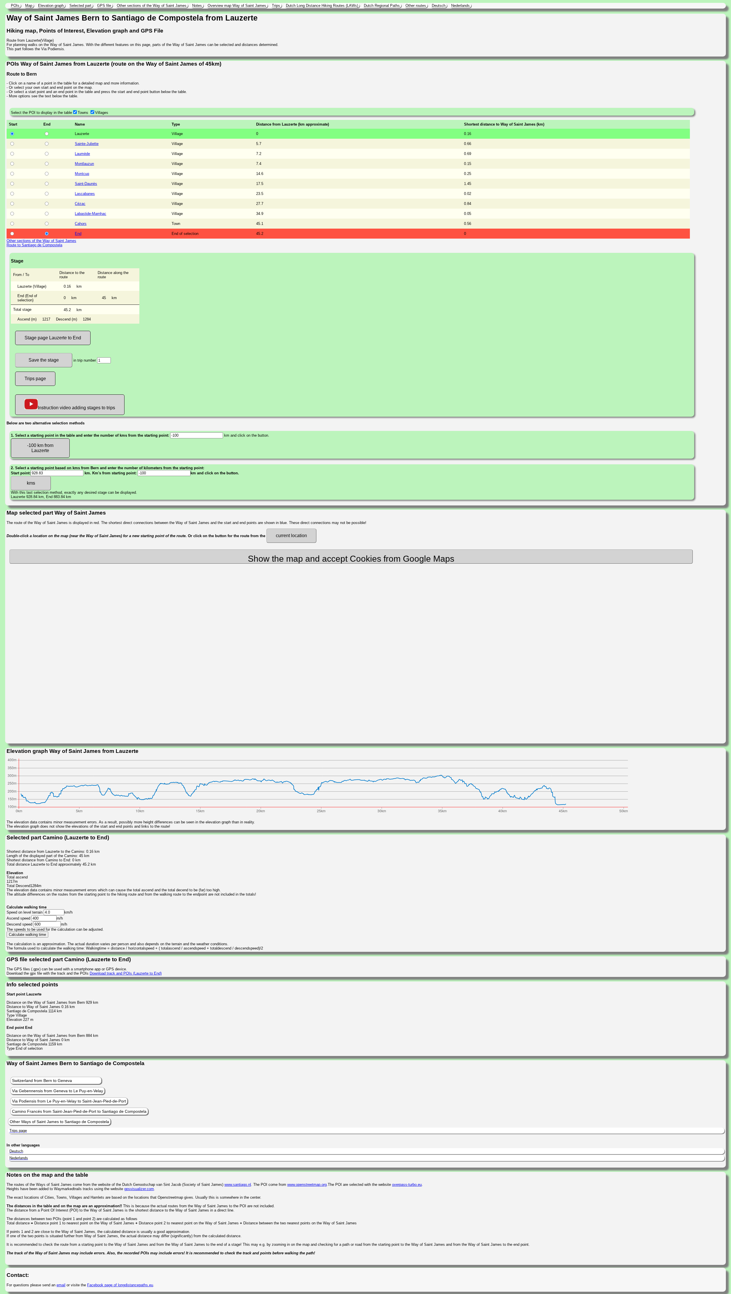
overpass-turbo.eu (407, 1184)
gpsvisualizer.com (139, 1189)
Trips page (35, 378)
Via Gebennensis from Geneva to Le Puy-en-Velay (57, 1091)
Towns (83, 112)
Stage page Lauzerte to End (53, 337)
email (61, 1285)
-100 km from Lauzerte (40, 448)
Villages (101, 112)
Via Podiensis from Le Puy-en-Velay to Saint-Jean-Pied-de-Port (69, 1101)
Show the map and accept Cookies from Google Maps (351, 558)
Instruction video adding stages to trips (76, 407)
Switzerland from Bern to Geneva (42, 1080)
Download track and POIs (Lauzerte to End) (126, 973)
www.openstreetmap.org (307, 1184)
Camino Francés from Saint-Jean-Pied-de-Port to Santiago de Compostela (79, 1111)
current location (291, 535)
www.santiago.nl (237, 1184)
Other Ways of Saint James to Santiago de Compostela (59, 1121)
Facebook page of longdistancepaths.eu (120, 1285)
